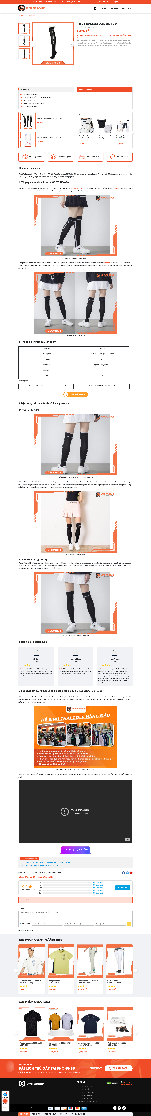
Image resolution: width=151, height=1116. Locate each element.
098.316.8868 (120, 1068)
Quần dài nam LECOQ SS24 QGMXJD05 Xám (30, 982)
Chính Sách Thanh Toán (87, 1092)
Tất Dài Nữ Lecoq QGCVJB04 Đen (49, 119)
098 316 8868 (103, 2)
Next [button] (71, 44)
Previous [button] (33, 44)
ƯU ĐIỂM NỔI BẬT (50, 1114)
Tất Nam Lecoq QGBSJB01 (84, 137)
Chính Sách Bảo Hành (86, 1086)
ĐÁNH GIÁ (63, 1114)
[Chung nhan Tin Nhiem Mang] (127, 1083)
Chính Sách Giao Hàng (86, 1095)
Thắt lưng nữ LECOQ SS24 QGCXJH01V (58, 1044)
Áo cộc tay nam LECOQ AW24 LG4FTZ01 (118, 982)
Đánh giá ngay (123, 887)
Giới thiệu (24, 1114)
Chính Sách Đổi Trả (85, 1089)
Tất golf (107, 263)
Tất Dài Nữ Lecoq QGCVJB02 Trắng (50, 137)
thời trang (116, 188)
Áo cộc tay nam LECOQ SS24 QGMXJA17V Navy (30, 1044)
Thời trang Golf (30, 15)
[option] (53, 44)
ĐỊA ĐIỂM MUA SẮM (77, 1114)
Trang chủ (94, 8)
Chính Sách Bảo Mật (85, 1098)
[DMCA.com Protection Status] (112, 1083)
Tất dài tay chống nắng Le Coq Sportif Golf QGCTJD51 (122, 137)
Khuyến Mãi (114, 8)
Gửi (129, 924)
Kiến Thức (126, 8)
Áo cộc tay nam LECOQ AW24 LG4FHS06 (89, 982)
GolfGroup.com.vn (38, 1108)
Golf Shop (103, 8)
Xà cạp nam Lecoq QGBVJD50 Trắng (103, 137)
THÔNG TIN (36, 1114)
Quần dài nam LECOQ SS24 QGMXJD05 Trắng (59, 982)
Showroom (120, 2)
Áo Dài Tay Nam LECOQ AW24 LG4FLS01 (118, 1044)
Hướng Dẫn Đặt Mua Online (88, 1101)
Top (6, 1107)
